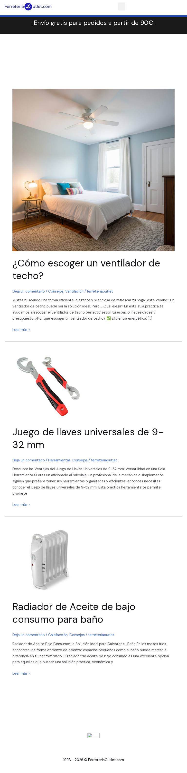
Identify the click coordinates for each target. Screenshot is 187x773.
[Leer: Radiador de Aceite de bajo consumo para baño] (48, 558)
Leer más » (21, 329)
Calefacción (58, 635)
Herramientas (59, 460)
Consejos (56, 291)
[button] (121, 6)
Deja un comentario (28, 291)
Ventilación (74, 291)
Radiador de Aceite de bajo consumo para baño (73, 613)
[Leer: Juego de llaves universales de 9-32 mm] (48, 383)
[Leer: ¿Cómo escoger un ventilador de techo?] (93, 170)
